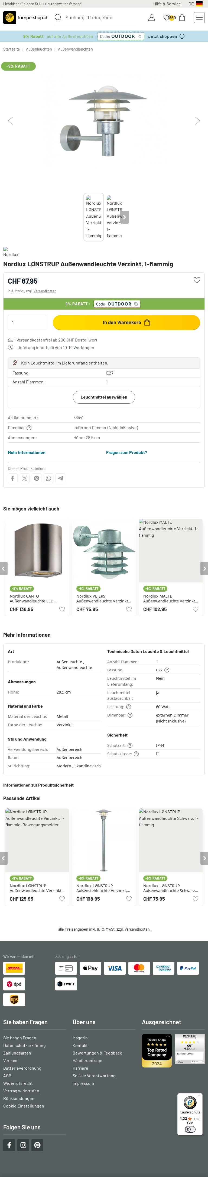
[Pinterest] (36, 478)
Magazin (80, 1037)
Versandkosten (45, 291)
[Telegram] (60, 478)
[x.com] (25, 478)
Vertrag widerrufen (21, 1090)
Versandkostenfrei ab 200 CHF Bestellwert (57, 339)
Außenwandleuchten (75, 49)
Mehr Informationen (27, 452)
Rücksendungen (18, 1098)
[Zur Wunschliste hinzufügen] (197, 280)
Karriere (80, 1067)
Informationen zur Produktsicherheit (38, 784)
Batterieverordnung (22, 1067)
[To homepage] (25, 17)
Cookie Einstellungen (23, 1105)
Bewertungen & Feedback (97, 1052)
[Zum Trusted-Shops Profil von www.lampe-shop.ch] (173, 1050)
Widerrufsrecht (18, 1083)
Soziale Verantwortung (94, 1075)
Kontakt (80, 1045)
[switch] (190, 1129)
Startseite (11, 49)
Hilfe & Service (167, 3)
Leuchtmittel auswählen (104, 396)
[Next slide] (124, 217)
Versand (11, 1060)
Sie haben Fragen (19, 1037)
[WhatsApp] (48, 478)
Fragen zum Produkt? (126, 452)
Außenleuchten (39, 49)
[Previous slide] (83, 217)
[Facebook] (13, 478)
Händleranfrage (87, 1060)
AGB (7, 1075)
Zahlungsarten (17, 1052)
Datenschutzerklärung (24, 1045)
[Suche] (58, 17)
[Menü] (199, 1096)
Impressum (83, 1083)
